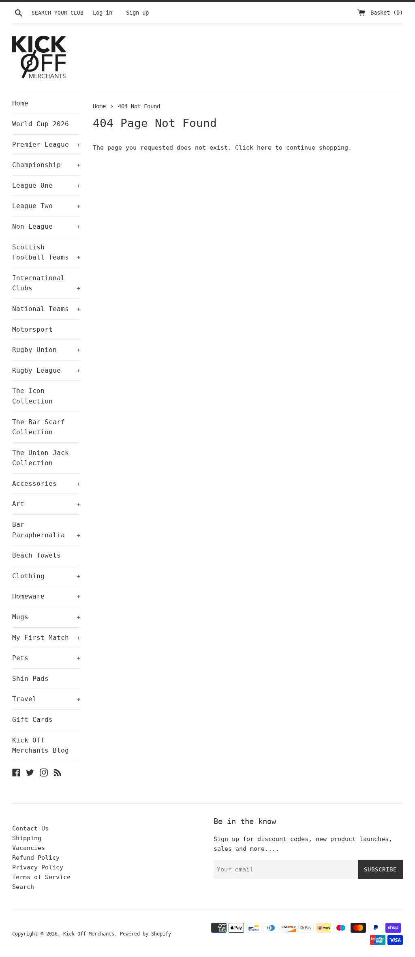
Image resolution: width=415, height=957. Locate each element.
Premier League (46, 144)
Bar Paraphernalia (46, 530)
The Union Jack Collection (40, 458)
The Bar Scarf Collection (38, 427)
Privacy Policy (37, 867)
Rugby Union (46, 350)
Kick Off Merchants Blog (40, 745)
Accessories (46, 483)
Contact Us (30, 828)
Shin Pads (30, 678)
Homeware (46, 596)
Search (23, 886)
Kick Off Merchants (88, 934)
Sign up (137, 12)
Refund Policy (36, 857)
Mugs (46, 617)
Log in (102, 12)
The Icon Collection (32, 396)
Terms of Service (41, 877)
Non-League (46, 226)
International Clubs (46, 283)
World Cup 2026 (40, 124)
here (264, 147)
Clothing (46, 576)
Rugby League (46, 370)
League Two (46, 206)
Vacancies (28, 848)
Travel (46, 699)
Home (20, 103)
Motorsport (32, 329)
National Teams (46, 309)
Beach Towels (36, 555)
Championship (46, 165)
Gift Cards (32, 719)
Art (46, 504)
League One (46, 185)
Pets (46, 658)
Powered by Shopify (145, 934)
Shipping (26, 838)
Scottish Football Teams (46, 252)
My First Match (46, 638)
